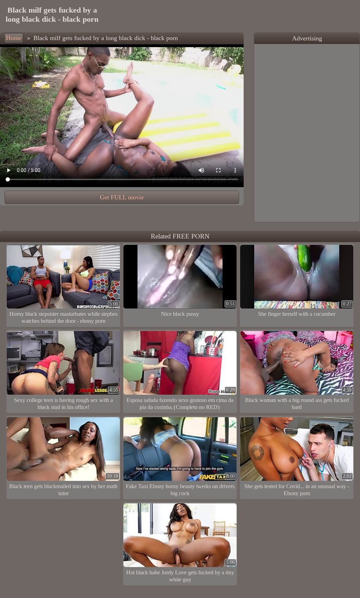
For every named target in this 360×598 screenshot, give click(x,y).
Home (13, 38)
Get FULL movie (122, 197)
